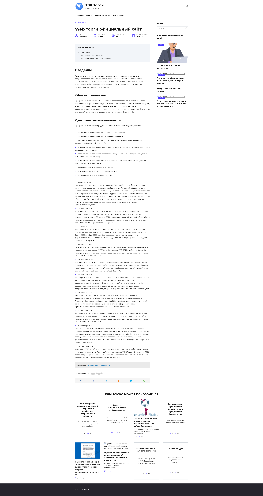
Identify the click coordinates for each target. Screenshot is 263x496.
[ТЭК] (172, 62)
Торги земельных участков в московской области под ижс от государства (172, 103)
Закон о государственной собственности (117, 407)
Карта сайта (118, 16)
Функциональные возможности (98, 58)
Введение (85, 52)
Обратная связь (102, 16)
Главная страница (84, 16)
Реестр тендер (175, 449)
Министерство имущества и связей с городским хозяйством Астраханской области (87, 409)
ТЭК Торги (94, 5)
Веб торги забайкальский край (170, 37)
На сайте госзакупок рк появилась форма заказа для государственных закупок (87, 465)
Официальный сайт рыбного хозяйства (146, 449)
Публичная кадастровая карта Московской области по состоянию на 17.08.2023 (116, 456)
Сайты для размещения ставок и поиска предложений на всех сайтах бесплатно (145, 422)
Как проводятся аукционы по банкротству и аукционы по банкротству (175, 409)
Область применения (94, 56)
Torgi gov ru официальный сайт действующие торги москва (170, 80)
